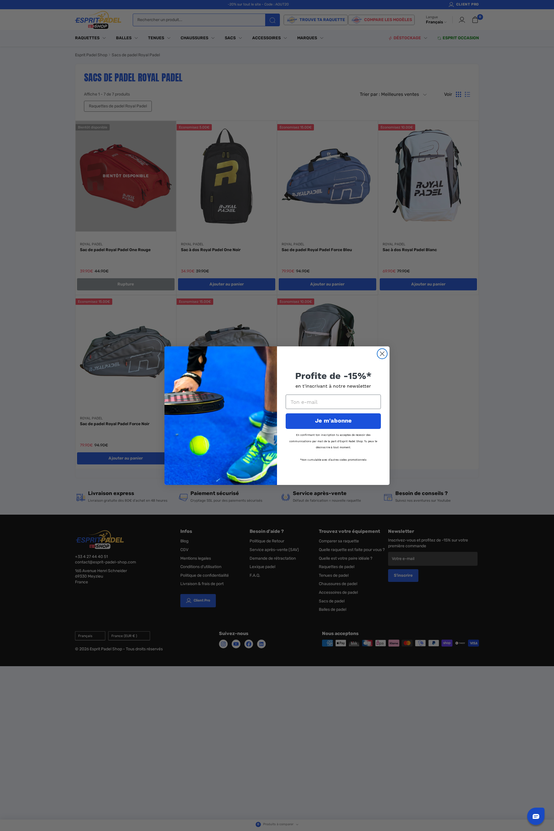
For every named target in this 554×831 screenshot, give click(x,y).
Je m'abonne (333, 421)
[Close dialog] (382, 354)
